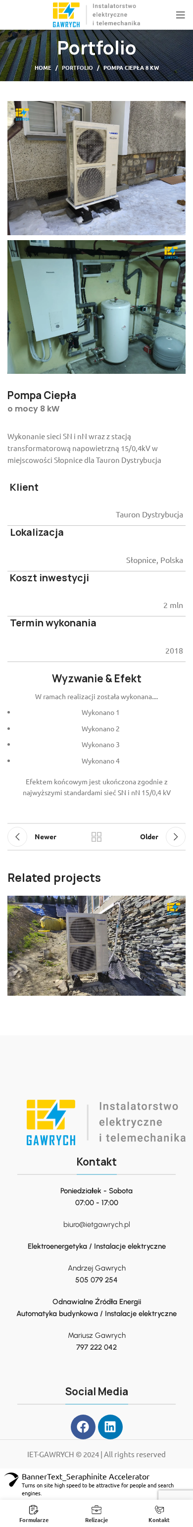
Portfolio (77, 67)
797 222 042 (96, 1347)
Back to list (96, 837)
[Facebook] (83, 1427)
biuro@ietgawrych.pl (96, 1224)
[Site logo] (96, 13)
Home (43, 67)
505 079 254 (96, 1279)
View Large (177, 904)
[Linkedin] (110, 1427)
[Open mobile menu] (181, 15)
